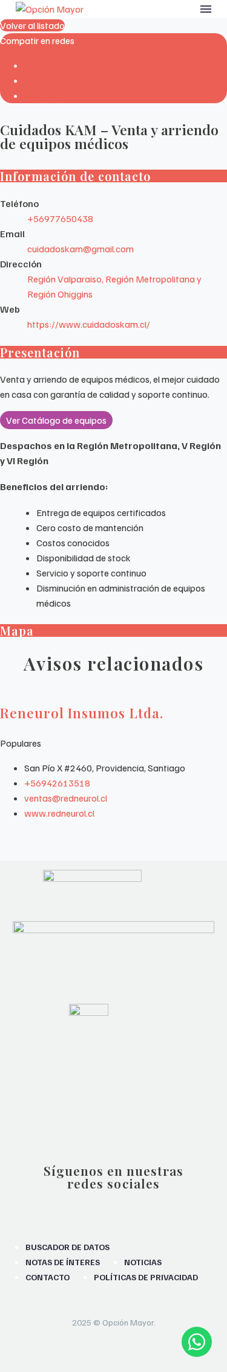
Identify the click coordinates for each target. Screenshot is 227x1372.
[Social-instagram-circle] (71, 1205)
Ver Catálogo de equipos (56, 420)
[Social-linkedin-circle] (156, 1205)
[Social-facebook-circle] (99, 1205)
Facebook (44, 65)
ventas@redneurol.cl (65, 798)
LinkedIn (41, 95)
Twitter (39, 80)
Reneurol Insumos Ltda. (81, 713)
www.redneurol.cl (59, 813)
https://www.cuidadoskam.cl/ (88, 324)
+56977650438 (60, 218)
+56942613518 (57, 783)
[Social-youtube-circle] (127, 1205)
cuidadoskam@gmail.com (80, 249)
